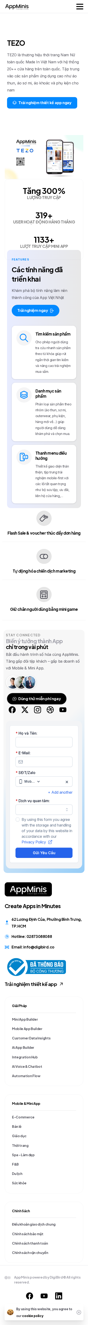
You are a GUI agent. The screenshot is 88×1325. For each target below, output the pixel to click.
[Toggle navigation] (79, 7)
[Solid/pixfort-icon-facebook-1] (29, 1295)
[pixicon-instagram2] (37, 709)
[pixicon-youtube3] (63, 709)
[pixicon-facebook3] (12, 709)
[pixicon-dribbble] (50, 709)
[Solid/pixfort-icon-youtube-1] (44, 1295)
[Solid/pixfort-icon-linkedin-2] (58, 1295)
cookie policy (32, 1316)
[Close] (79, 1312)
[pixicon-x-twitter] (25, 709)
